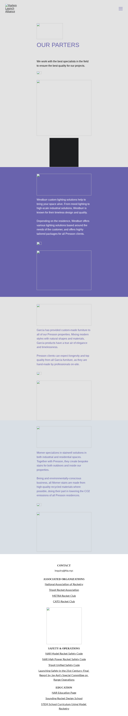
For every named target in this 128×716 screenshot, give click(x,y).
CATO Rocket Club (64, 601)
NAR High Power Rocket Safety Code (64, 659)
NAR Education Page (64, 693)
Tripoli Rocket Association (64, 590)
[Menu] (121, 8)
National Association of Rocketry (64, 584)
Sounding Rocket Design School (64, 698)
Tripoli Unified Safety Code (64, 665)
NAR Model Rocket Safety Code (64, 653)
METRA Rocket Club (64, 596)
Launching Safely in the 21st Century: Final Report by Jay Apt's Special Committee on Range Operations (63, 675)
